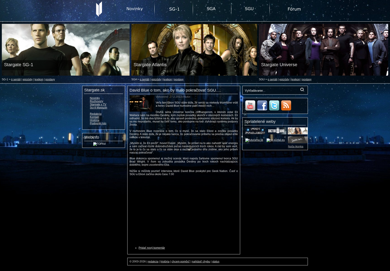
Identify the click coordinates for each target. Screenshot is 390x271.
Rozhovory (96, 101)
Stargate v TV (98, 104)
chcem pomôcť (181, 261)
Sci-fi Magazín (98, 107)
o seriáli (16, 79)
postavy (50, 79)
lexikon (39, 79)
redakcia (153, 261)
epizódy (27, 79)
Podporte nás (98, 123)
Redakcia (96, 113)
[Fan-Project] (255, 133)
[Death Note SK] (298, 142)
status (215, 261)
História (94, 120)
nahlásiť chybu (201, 261)
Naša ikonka (295, 146)
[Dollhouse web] (298, 133)
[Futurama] (254, 140)
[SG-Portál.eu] (276, 140)
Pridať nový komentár (152, 247)
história (164, 261)
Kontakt (94, 117)
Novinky (95, 98)
